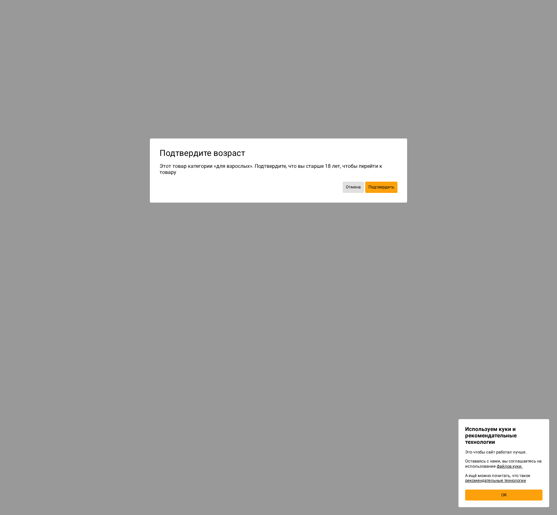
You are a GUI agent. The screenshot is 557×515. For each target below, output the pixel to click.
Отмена (353, 187)
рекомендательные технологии (495, 480)
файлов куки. (510, 466)
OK (504, 494)
